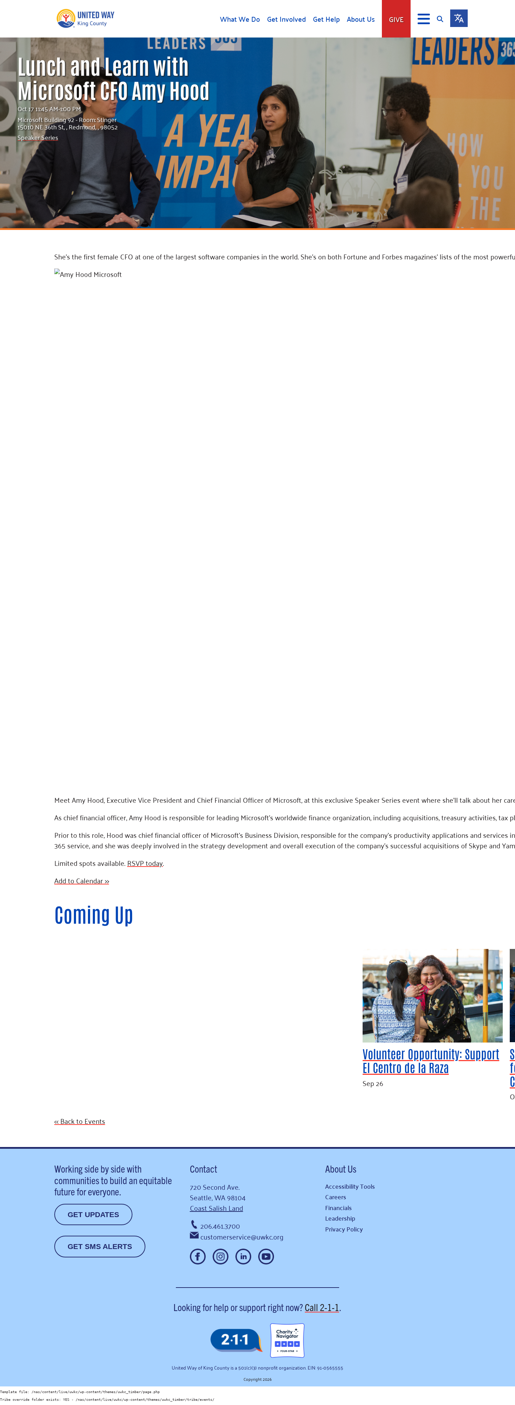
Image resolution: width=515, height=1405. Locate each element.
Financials (338, 1207)
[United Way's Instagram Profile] (220, 1256)
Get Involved (286, 19)
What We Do (240, 19)
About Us (361, 19)
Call (322, 1307)
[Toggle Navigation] (424, 19)
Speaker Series (38, 137)
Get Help (326, 19)
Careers (335, 1196)
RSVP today (145, 862)
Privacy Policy (344, 1229)
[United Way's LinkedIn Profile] (243, 1256)
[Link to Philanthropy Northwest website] (236, 1341)
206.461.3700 (220, 1225)
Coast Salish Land (216, 1207)
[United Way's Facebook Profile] (198, 1256)
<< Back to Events (79, 1120)
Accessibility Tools (350, 1186)
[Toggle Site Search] (443, 18)
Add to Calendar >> (81, 880)
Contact (203, 1168)
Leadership (340, 1218)
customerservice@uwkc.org (241, 1236)
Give (396, 19)
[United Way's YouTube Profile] (266, 1256)
